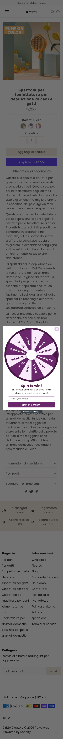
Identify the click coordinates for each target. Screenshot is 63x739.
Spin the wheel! (32, 404)
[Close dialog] (56, 329)
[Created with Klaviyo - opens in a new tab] (31, 411)
